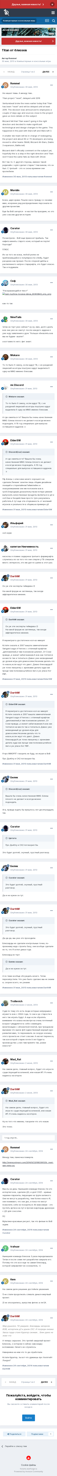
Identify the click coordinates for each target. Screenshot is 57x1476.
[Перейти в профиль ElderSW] (5, 442)
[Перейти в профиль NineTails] (5, 319)
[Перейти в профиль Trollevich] (5, 1003)
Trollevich (16, 1001)
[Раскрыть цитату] (6, 396)
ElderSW (15, 440)
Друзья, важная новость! (26, 4)
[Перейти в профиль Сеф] (5, 283)
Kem (13, 1279)
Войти (28, 1418)
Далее (45, 72)
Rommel (13, 58)
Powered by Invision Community (28, 1471)
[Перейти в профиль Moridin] (5, 192)
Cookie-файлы (28, 1465)
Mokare (15, 355)
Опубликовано (24, 87)
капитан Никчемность (24, 546)
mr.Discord (17, 384)
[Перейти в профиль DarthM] (5, 578)
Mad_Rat (15, 1059)
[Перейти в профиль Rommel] (5, 85)
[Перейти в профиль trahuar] (5, 1248)
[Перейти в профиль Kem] (5, 1281)
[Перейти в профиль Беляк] (5, 779)
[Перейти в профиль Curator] (5, 230)
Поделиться (15, 1434)
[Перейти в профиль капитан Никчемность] (5, 548)
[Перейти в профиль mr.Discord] (5, 387)
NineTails (15, 317)
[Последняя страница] (53, 72)
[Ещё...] (51, 85)
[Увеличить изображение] (26, 294)
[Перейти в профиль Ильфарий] (5, 525)
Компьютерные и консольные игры (34, 61)
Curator (15, 228)
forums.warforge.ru (28, 1469)
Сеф (13, 280)
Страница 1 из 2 (28, 72)
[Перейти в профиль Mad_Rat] (5, 1061)
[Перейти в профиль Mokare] (5, 357)
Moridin (14, 190)
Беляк (14, 777)
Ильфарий (16, 523)
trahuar (15, 1246)
